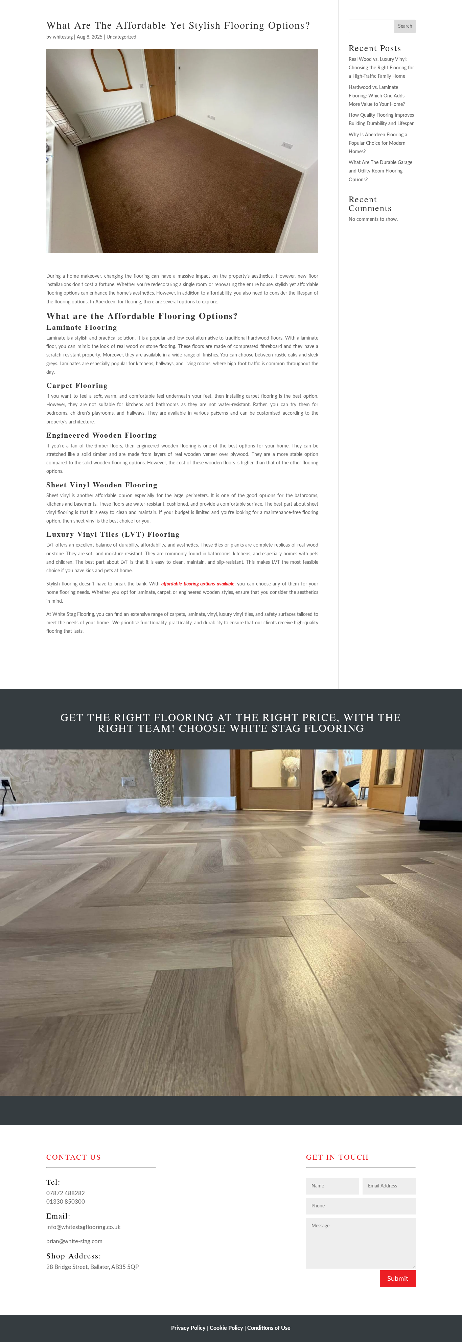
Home (163, 7)
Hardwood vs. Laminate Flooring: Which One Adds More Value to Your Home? (377, 96)
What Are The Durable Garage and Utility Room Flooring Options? (380, 171)
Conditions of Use (269, 1328)
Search (405, 26)
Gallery (248, 7)
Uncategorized (121, 37)
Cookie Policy (226, 1328)
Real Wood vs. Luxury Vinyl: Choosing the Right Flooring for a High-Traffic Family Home (381, 68)
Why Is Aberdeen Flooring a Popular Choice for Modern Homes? (378, 143)
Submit (397, 1278)
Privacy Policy (188, 1328)
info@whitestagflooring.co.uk (83, 1227)
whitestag (63, 37)
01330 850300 (65, 1202)
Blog (271, 7)
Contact (295, 7)
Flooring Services (202, 7)
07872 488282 (65, 1193)
